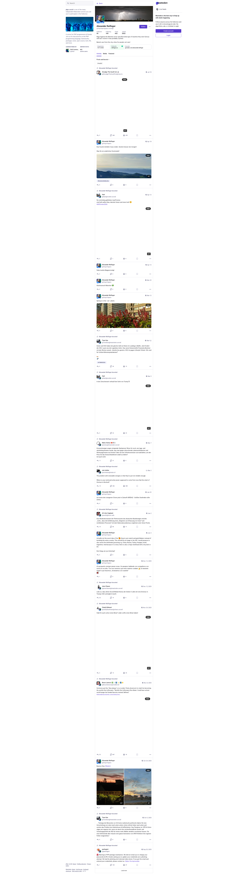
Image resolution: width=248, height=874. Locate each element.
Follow (143, 27)
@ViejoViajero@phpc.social (104, 28)
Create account (168, 31)
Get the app (79, 869)
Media (105, 53)
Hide (124, 79)
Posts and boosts (102, 59)
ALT (125, 130)
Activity (99, 53)
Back (100, 3)
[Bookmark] (137, 135)
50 (97, 33)
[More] (150, 135)
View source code (77, 871)
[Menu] (149, 26)
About (74, 864)
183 (107, 33)
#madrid (99, 63)
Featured (111, 53)
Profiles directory (81, 864)
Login (168, 35)
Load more (124, 870)
